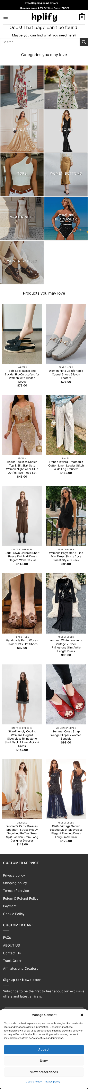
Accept (44, 1049)
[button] (82, 1015)
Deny (44, 1061)
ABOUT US (11, 945)
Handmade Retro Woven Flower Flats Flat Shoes (22, 642)
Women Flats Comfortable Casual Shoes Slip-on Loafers (66, 374)
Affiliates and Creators (20, 968)
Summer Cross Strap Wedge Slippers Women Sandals (66, 735)
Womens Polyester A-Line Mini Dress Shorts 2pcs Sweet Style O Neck (66, 556)
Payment (10, 906)
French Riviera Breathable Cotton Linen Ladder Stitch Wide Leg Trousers (66, 465)
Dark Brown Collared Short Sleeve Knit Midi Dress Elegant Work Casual (22, 556)
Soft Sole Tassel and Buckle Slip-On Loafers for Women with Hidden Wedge (22, 376)
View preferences (44, 1072)
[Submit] (84, 42)
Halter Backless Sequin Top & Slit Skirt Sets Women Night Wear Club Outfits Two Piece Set (22, 467)
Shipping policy (15, 883)
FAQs (7, 937)
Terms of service (16, 891)
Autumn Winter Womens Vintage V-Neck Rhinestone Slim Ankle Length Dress (66, 646)
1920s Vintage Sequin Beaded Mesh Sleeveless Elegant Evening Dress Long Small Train (66, 832)
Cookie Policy (34, 1081)
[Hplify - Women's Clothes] (44, 17)
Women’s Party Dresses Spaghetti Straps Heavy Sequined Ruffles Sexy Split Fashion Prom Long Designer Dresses (22, 833)
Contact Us (12, 953)
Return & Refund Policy (20, 898)
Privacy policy (52, 1081)
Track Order (12, 961)
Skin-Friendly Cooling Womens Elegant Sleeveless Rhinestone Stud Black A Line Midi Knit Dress (22, 739)
